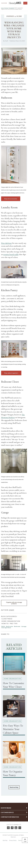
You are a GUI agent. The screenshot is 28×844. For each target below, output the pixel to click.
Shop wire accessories (10, 199)
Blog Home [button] (4, 3)
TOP (25, 841)
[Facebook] (12, 827)
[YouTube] (16, 827)
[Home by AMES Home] (15, 3)
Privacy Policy (12, 840)
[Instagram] (8, 827)
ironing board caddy (11, 254)
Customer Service (7, 812)
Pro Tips (13, 623)
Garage (23, 626)
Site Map (5, 840)
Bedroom (17, 626)
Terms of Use (21, 840)
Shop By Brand (6, 808)
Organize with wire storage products (14, 602)
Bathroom (9, 626)
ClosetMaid (11, 8)
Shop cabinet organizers (11, 373)
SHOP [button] (25, 3)
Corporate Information (10, 817)
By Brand (6, 8)
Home (2, 8)
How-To (5, 623)
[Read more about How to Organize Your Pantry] (14, 752)
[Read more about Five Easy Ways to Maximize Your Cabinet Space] (14, 706)
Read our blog (14, 787)
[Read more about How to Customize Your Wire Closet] (14, 664)
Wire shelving (6, 243)
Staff (6, 41)
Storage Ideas (6, 627)
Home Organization (10, 621)
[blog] (19, 827)
